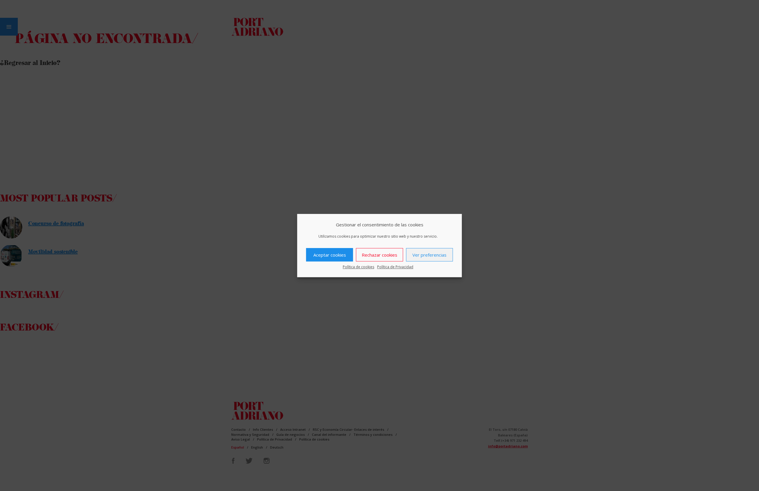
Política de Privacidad (395, 266)
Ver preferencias (429, 255)
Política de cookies (358, 266)
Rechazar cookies (379, 255)
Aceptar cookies (329, 255)
